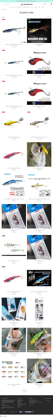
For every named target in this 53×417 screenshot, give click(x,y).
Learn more (30, 1)
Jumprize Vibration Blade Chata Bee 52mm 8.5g (14, 384)
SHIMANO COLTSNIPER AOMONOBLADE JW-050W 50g (14, 44)
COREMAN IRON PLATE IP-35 (39, 353)
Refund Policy (19, 402)
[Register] (41, 405)
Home (2, 9)
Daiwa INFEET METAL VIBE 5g (39, 260)
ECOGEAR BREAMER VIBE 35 (39, 44)
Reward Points (19, 405)
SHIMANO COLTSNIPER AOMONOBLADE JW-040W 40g (14, 106)
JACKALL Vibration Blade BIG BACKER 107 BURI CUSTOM (39, 291)
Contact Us (19, 406)
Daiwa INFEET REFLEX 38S (14, 322)
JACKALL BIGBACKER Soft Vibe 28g (14, 260)
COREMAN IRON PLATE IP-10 (14, 353)
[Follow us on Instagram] (48, 401)
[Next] (29, 391)
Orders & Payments (20, 400)
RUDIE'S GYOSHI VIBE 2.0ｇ (39, 322)
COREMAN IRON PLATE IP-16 (39, 384)
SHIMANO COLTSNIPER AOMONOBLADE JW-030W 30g (14, 75)
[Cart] (50, 4)
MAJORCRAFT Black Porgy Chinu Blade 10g (39, 75)
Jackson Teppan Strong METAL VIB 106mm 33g (14, 291)
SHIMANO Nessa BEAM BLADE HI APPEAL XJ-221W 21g (39, 137)
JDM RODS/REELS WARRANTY (22, 404)
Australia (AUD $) (44, 4)
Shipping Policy (19, 401)
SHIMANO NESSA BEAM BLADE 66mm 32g (14, 137)
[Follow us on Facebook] (46, 401)
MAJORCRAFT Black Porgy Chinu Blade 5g (39, 106)
